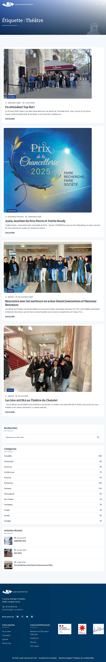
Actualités (11, 97)
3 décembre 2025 (34, 217)
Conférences (9, 472)
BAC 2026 (18, 553)
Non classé (8, 499)
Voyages (7, 521)
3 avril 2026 (29, 103)
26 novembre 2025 (25, 297)
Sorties (10, 390)
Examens (7, 489)
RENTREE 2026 (20, 541)
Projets (10, 291)
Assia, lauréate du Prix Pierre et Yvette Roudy (35, 221)
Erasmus (7, 478)
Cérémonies (8, 461)
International (9, 494)
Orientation (8, 505)
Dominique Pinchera (16, 217)
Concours (8, 467)
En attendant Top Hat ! (20, 107)
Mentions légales (65, 658)
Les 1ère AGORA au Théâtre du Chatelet (31, 400)
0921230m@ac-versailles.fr (12, 610)
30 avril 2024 (23, 396)
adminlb (11, 297)
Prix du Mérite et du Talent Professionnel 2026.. (33, 565)
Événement (12, 211)
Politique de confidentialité (83, 658)
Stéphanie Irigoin (14, 103)
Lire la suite (10, 119)
